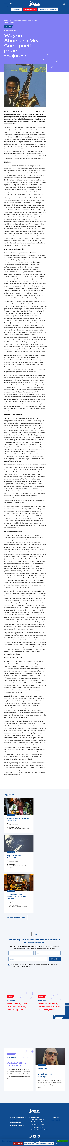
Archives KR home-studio (39, 1130)
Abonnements (30, 9)
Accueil (6, 20)
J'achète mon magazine (48, 9)
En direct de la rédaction (18, 1117)
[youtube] (34, 1137)
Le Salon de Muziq (15, 1122)
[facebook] (39, 1137)
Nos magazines (34, 1117)
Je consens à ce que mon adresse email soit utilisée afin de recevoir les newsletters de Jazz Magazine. (34, 965)
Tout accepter (62, 1141)
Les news (12, 20)
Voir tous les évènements (16, 917)
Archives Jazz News (37, 1124)
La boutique (55, 1117)
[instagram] (30, 1137)
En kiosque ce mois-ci (38, 1119)
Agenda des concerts (17, 1125)
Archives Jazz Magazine (39, 1122)
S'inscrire (54, 959)
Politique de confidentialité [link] (44, 1143)
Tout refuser (18, 1143)
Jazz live (18, 20)
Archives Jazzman (37, 1127)
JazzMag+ (16, 9)
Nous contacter (56, 1120)
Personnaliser (29, 1143)
